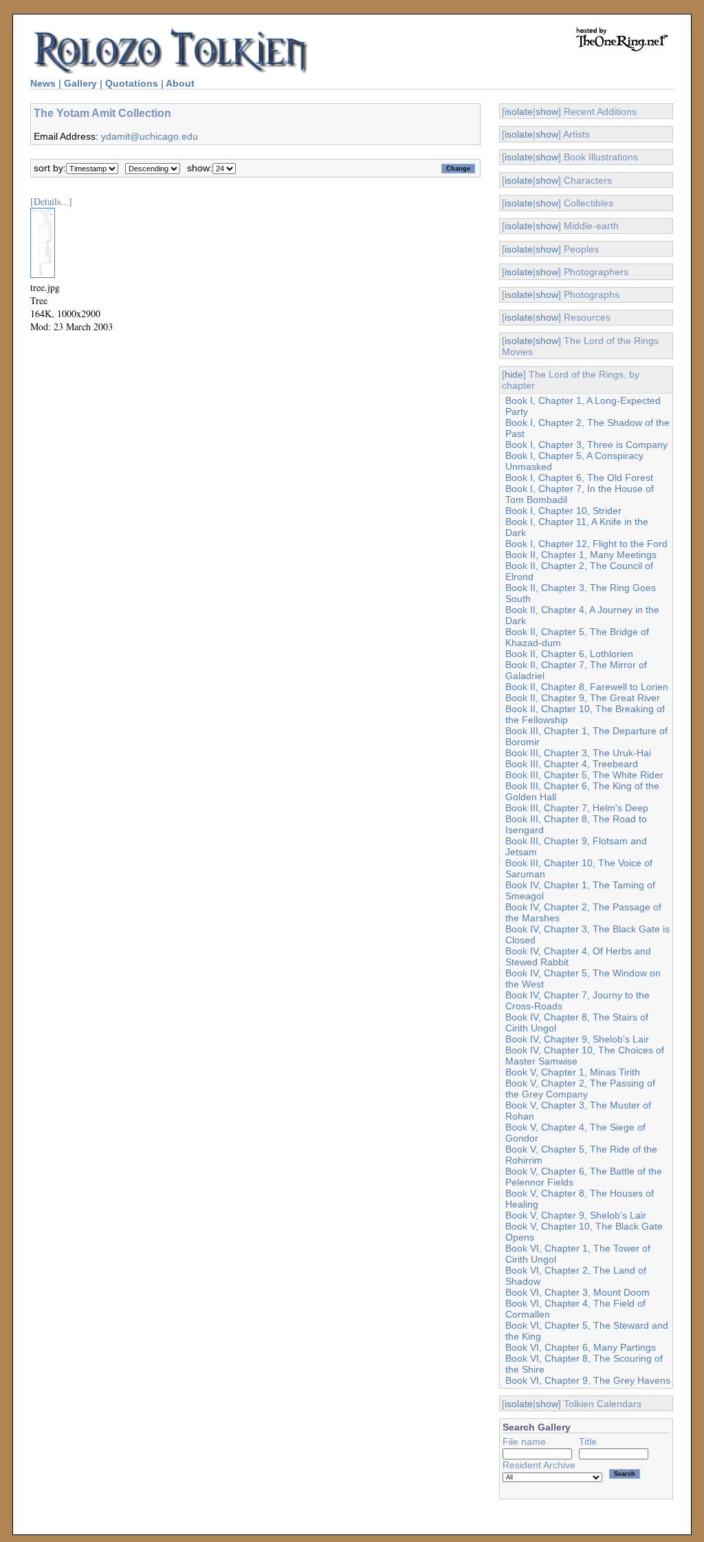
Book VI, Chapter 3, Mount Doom (577, 1292)
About (180, 83)
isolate (519, 111)
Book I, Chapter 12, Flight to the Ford (586, 543)
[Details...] (51, 201)
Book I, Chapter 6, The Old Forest (579, 477)
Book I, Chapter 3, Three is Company (586, 444)
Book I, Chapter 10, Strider (563, 510)
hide (514, 374)
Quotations (131, 83)
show (547, 111)
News (43, 83)
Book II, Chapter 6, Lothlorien (569, 653)
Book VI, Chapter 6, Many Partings (580, 1347)
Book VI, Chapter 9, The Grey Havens (587, 1380)
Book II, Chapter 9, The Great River (582, 697)
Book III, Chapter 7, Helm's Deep (576, 807)
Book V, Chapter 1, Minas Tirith (572, 1072)
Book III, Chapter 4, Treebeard (571, 763)
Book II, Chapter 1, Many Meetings (581, 554)
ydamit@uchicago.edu (149, 136)
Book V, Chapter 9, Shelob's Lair (575, 1215)
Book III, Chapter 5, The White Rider (584, 774)
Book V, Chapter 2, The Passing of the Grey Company (580, 1089)
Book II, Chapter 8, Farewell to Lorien (586, 686)
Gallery (80, 83)
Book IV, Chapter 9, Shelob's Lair (577, 1039)
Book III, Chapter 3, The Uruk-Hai (578, 752)
